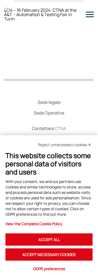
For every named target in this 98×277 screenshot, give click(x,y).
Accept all (49, 239)
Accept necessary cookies (49, 254)
